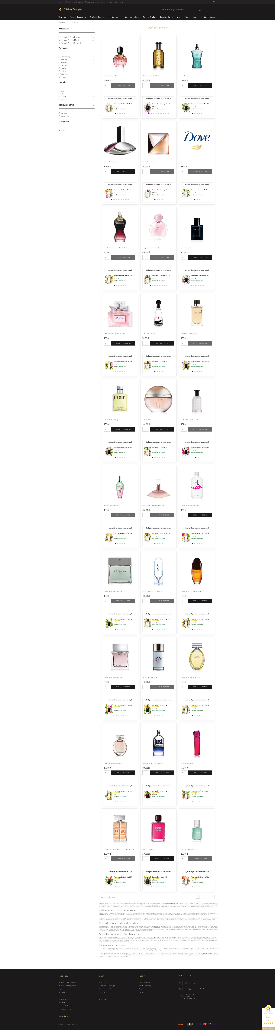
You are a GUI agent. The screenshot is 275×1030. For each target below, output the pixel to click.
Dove (182, 162)
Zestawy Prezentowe (65, 1009)
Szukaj (199, 10)
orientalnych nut (179, 913)
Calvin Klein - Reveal (149, 162)
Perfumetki (62, 992)
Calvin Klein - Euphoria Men (113, 677)
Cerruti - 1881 (146, 420)
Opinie (141, 992)
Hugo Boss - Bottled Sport (189, 420)
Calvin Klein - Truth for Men (113, 591)
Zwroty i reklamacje (145, 985)
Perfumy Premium (64, 996)
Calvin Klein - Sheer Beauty (113, 763)
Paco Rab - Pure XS (110, 76)
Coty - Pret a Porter (148, 334)
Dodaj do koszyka (200, 85)
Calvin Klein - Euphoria (111, 162)
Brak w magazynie (123, 85)
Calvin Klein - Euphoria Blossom (153, 506)
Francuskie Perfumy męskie (67, 985)
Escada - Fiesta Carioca (111, 506)
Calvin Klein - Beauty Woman (190, 677)
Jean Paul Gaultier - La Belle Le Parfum (116, 248)
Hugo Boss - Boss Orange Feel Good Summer (119, 849)
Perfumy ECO (63, 1002)
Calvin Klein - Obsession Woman (192, 591)
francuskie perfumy (150, 937)
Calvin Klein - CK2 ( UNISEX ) (152, 591)
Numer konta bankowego (107, 985)
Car (60, 1013)
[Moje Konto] (209, 9)
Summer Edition (64, 1016)
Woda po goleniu (64, 999)
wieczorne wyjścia (103, 914)
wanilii (195, 948)
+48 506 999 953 (118, 2)
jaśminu (126, 950)
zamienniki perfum (171, 937)
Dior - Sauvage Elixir (187, 248)
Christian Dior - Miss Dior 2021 (114, 334)
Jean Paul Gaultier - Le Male (190, 76)
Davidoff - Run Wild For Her (190, 849)
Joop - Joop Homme (149, 849)
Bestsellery (102, 999)
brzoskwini (120, 950)
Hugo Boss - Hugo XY (149, 677)
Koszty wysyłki (103, 982)
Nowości (102, 996)
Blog (140, 989)
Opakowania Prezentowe (66, 1006)
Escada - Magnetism (187, 763)
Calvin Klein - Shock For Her (190, 506)
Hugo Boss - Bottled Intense (151, 76)
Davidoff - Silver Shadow (189, 334)
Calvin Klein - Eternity (111, 420)
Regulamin (102, 992)
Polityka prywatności (105, 989)
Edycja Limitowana (65, 989)
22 (212, 897)
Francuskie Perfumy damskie (68, 982)
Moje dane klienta (144, 982)
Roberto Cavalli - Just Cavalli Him (153, 763)
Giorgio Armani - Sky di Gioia (152, 248)
